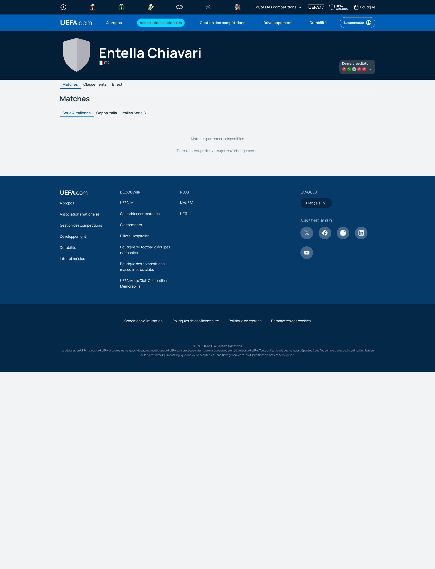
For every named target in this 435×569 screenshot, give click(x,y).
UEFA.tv (126, 202)
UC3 (183, 213)
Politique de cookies (245, 320)
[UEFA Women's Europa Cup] (150, 6)
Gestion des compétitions (81, 225)
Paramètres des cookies (291, 320)
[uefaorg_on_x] (306, 237)
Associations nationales (79, 214)
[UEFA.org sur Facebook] (325, 237)
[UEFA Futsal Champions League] (208, 6)
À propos (67, 203)
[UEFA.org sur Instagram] (343, 237)
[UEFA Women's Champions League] (179, 6)
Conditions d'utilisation (143, 320)
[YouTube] (306, 257)
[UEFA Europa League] (92, 6)
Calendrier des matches (140, 213)
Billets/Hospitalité (135, 235)
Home (76, 22)
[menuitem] (117, 22)
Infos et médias (72, 258)
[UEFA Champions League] (63, 6)
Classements (95, 84)
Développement (73, 236)
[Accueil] (74, 192)
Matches (70, 84)
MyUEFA (186, 202)
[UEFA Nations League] (237, 6)
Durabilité (68, 247)
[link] (114, 22)
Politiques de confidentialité (195, 320)
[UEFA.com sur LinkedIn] (361, 237)
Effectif (118, 84)
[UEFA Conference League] (121, 6)
